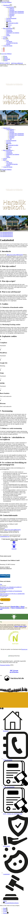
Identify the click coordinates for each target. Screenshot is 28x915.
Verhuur (8, 157)
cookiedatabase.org (4, 536)
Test (1, 584)
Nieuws (10, 147)
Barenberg (11, 136)
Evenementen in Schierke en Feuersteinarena (11, 591)
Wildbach (11, 130)
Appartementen (10, 129)
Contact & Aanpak (7, 167)
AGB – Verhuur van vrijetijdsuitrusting (12, 813)
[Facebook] (1, 708)
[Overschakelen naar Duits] (5, 56)
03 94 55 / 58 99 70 (5, 63)
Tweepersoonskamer (11, 140)
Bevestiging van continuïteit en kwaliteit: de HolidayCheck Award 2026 (10, 587)
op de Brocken (14, 672)
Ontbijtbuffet (9, 153)
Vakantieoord (6, 128)
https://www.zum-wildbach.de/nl (15, 254)
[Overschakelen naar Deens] (5, 60)
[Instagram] (2, 708)
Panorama (11, 132)
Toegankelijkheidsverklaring (12, 903)
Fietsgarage (9, 151)
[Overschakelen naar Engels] (5, 57)
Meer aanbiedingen (8, 150)
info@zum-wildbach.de (17, 63)
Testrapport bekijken (5, 665)
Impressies (8, 143)
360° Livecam (14, 670)
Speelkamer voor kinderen (12, 154)
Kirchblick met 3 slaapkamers (16, 135)
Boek (9, 149)
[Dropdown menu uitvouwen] (11, 128)
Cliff (10, 139)
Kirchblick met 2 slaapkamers (16, 133)
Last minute (6, 232)
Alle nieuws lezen (5, 599)
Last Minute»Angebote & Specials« (12, 163)
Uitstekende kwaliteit (13, 145)
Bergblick (11, 137)
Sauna (7, 155)
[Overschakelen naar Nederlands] (6, 59)
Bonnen (8, 165)
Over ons (8, 142)
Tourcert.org (24, 649)
